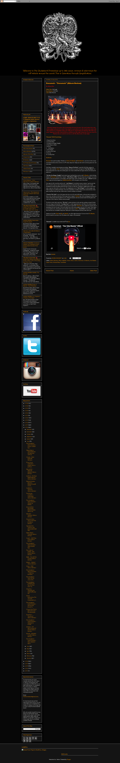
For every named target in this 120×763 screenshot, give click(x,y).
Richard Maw (56, 262)
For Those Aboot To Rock (29, 163)
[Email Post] (70, 258)
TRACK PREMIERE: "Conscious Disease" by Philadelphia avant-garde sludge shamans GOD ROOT (31, 245)
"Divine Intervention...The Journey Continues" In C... (31, 598)
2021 (26, 415)
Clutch (76, 260)
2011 (26, 671)
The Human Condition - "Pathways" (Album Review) (31, 495)
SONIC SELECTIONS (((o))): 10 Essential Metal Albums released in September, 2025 (31, 120)
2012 (26, 668)
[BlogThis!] (75, 258)
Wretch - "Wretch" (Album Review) (31, 563)
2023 (27, 410)
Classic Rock (70, 260)
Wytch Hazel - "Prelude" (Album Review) (31, 534)
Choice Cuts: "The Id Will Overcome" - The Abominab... (31, 611)
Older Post (93, 270)
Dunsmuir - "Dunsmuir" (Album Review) (31, 616)
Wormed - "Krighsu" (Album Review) (31, 515)
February (29, 656)
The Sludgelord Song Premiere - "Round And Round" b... (31, 605)
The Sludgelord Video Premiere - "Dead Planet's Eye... (31, 545)
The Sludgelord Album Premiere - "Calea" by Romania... (31, 572)
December (29, 429)
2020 (27, 418)
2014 (26, 663)
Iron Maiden (93, 260)
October (29, 434)
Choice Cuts (26, 157)
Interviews (26, 165)
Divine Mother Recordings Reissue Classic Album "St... (30, 509)
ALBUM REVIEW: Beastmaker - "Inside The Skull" (31, 221)
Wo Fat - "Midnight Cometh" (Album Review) (31, 635)
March (28, 653)
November (29, 432)
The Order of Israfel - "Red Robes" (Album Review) (30, 552)
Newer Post (49, 270)
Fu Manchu (86, 260)
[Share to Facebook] (78, 258)
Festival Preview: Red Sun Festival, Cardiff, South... (31, 483)
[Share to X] (77, 258)
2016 (26, 427)
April (28, 651)
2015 (26, 661)
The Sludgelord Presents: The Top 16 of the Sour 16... (30, 584)
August (29, 439)
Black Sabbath (62, 260)
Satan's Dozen (26, 168)
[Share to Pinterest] (80, 258)
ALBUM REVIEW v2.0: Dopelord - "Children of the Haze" (31, 297)
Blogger (69, 759)
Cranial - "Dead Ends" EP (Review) (30, 458)
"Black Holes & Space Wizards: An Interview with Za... (30, 452)
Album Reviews (54, 260)
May (28, 648)
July (28, 441)
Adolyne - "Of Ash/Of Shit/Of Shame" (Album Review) (31, 629)
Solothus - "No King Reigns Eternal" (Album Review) (31, 477)
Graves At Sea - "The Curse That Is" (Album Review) (31, 521)
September (30, 436)
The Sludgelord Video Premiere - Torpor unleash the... (31, 446)
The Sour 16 (26, 171)
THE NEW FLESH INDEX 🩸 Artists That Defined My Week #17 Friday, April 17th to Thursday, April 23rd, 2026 (31, 208)
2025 (27, 406)
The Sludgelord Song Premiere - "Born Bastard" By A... (31, 641)
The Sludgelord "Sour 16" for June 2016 (30, 578)
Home (72, 270)
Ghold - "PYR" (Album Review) (31, 567)
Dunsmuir (80, 260)
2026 (27, 403)
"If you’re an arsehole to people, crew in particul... (30, 465)
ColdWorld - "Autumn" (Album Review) (31, 489)
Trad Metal (63, 262)
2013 (26, 666)
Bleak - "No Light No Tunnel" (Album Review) (31, 558)
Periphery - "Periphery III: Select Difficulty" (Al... (31, 591)
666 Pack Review (27, 148)
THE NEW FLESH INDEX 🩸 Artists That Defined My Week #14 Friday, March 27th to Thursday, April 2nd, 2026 (31, 260)
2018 (26, 422)
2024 (26, 408)
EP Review (26, 160)
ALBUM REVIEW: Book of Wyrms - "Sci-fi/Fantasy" (29, 285)
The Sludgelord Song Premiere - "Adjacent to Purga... (31, 622)
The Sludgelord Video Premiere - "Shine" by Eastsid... (31, 502)
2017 (26, 425)
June (28, 646)
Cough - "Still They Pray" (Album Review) (31, 539)
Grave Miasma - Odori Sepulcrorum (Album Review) (31, 181)
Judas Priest (49, 262)
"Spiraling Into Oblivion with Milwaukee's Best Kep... (31, 528)
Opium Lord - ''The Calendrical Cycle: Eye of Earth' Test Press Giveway (31, 193)
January (29, 658)
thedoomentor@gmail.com (30, 696)
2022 (27, 413)
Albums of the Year (28, 154)
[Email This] (73, 258)
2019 (26, 420)
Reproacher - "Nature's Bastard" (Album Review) (31, 471)
